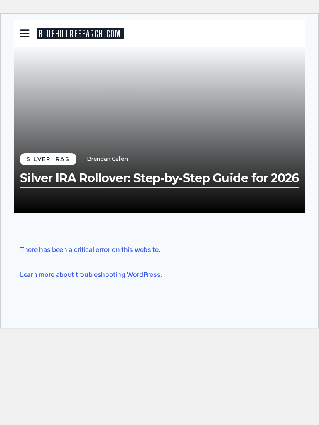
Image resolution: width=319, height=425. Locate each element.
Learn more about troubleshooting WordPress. (91, 274)
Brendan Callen (107, 158)
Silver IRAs (48, 159)
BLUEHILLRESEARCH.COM (80, 33)
